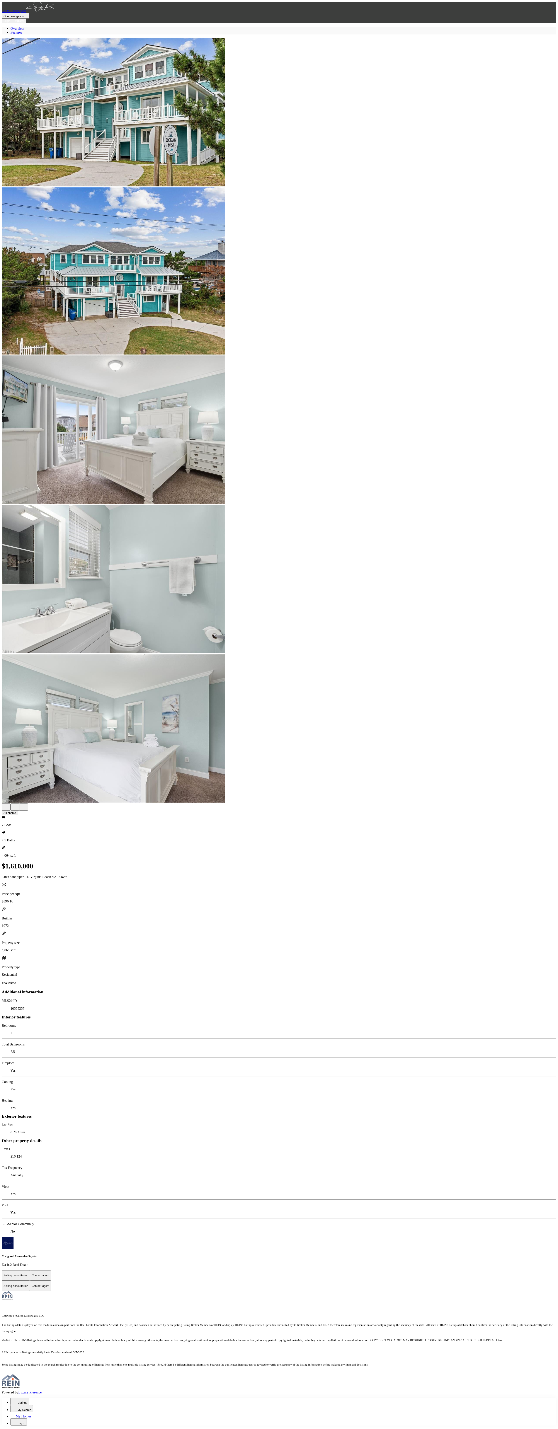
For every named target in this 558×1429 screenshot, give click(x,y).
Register (19, 20)
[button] (279, 112)
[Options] (6, 807)
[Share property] (23, 807)
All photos (9, 813)
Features (16, 32)
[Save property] (14, 807)
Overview (17, 28)
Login (6, 20)
